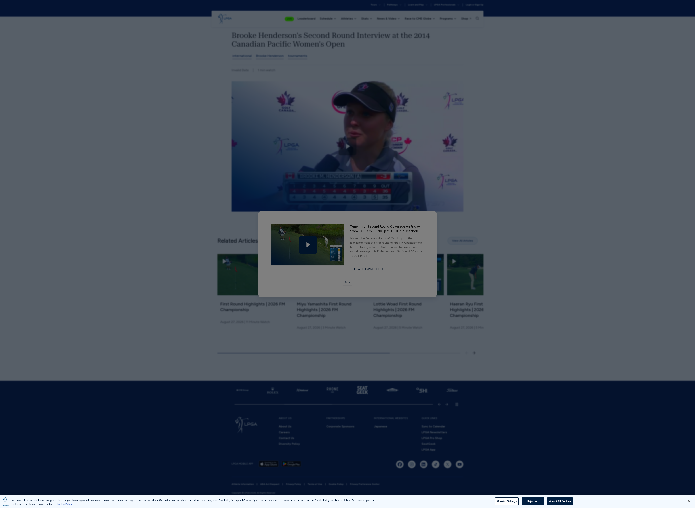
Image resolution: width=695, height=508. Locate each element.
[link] (368, 269)
